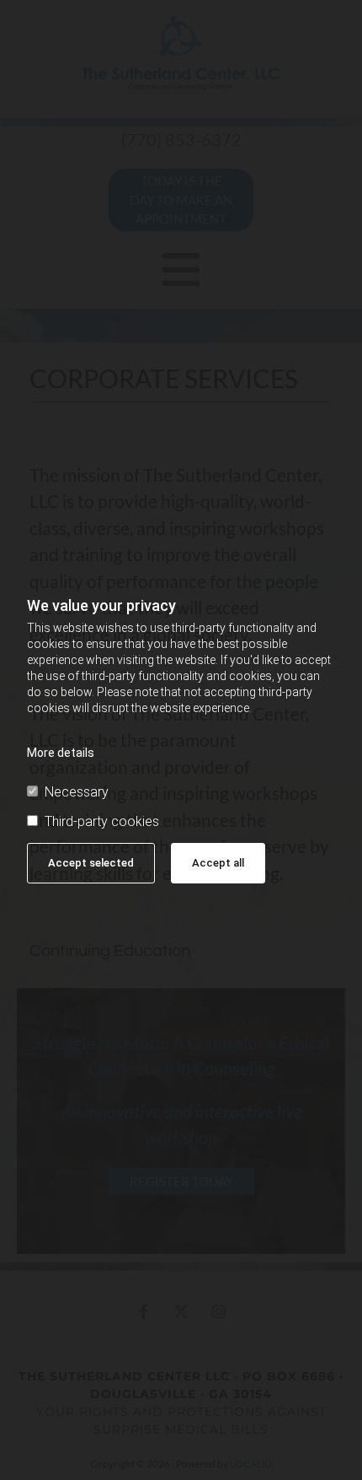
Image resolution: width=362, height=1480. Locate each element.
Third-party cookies (102, 821)
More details (60, 752)
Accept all (218, 862)
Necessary (77, 792)
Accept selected (91, 862)
